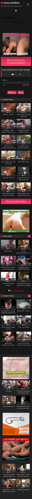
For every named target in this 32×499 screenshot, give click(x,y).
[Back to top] (26, 493)
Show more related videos (16, 201)
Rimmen (12, 92)
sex (21, 92)
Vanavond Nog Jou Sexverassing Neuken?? (16, 61)
